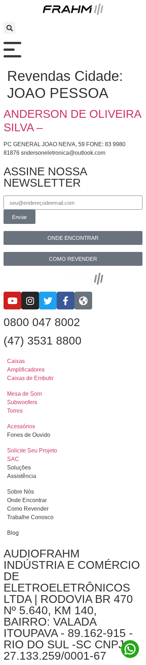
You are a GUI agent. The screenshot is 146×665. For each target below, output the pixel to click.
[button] (9, 28)
